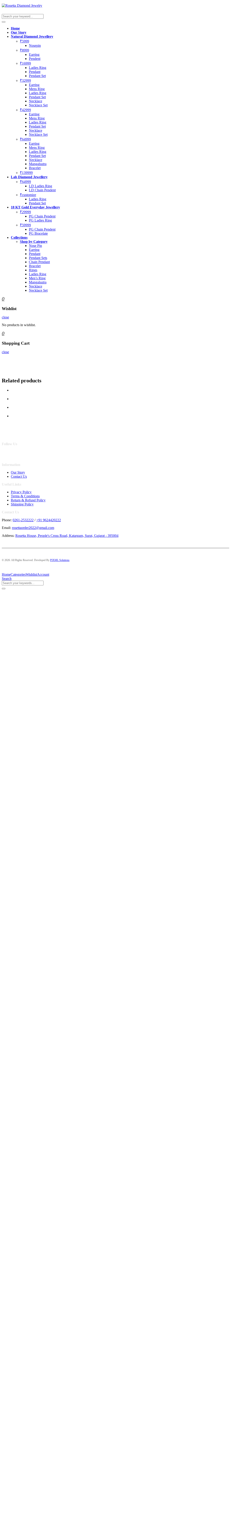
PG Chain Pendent (42, 216)
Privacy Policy (21, 492)
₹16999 (25, 63)
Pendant (34, 72)
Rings (33, 270)
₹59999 (25, 225)
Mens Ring (37, 89)
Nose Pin (35, 246)
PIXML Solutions (59, 560)
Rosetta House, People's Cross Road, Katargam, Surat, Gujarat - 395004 (66, 536)
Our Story (18, 32)
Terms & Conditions (25, 496)
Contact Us (19, 476)
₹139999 (26, 173)
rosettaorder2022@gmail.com (33, 528)
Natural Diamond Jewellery (32, 36)
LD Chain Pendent (42, 190)
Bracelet (35, 168)
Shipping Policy (22, 504)
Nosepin (35, 45)
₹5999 (24, 41)
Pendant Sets (38, 258)
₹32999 (25, 80)
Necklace (35, 101)
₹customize (28, 195)
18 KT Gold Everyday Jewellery (35, 207)
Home (15, 28)
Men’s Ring (37, 278)
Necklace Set (38, 105)
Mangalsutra (37, 164)
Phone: (7, 520)
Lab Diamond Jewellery (29, 177)
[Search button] (3, 22)
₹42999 (25, 110)
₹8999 (24, 50)
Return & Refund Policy (28, 500)
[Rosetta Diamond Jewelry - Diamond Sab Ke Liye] (22, 5)
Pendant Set (37, 76)
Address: (8, 536)
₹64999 (25, 139)
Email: (6, 528)
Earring (34, 54)
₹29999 (25, 212)
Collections (19, 237)
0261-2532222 (23, 520)
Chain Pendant (39, 262)
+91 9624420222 (48, 520)
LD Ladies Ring (40, 186)
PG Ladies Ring (40, 220)
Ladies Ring (37, 68)
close (5, 317)
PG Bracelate (38, 233)
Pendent (34, 59)
